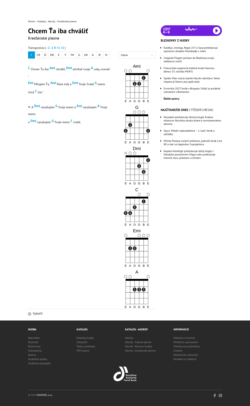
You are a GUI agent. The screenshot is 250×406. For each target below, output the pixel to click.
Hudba (32, 329)
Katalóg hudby (85, 337)
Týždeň (195, 110)
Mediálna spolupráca (185, 342)
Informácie (181, 329)
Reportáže (34, 337)
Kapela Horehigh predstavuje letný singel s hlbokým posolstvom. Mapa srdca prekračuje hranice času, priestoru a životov (189, 154)
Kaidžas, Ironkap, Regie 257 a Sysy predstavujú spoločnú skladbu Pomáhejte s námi (191, 49)
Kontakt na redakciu (185, 359)
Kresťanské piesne (66, 21)
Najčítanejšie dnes (174, 110)
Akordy (51, 21)
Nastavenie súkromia (185, 354)
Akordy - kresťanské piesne (140, 350)
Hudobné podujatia (39, 363)
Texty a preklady (86, 346)
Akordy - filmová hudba (138, 346)
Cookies (177, 350)
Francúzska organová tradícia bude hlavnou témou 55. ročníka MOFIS (189, 69)
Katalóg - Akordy (136, 329)
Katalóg (42, 21)
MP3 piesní (83, 350)
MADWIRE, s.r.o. (45, 394)
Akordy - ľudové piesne (138, 342)
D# (52, 55)
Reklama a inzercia (184, 337)
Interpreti (82, 342)
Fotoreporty (34, 350)
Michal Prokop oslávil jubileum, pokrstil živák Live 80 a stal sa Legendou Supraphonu (193, 142)
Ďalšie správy (171, 98)
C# (38, 55)
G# (86, 55)
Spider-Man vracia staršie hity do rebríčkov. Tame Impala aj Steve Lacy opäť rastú (192, 80)
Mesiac (208, 110)
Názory (32, 354)
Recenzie (33, 342)
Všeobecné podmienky (186, 346)
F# (72, 55)
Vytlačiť (38, 313)
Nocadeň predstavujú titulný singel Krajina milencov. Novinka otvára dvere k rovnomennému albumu (192, 120)
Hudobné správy (37, 359)
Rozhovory (34, 346)
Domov (31, 21)
